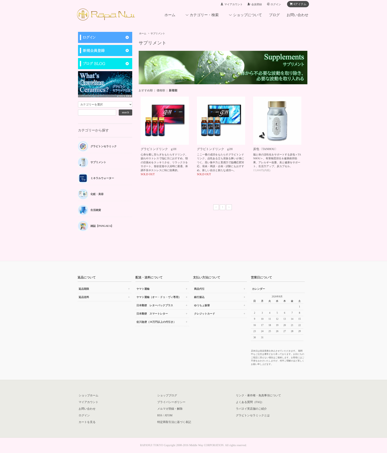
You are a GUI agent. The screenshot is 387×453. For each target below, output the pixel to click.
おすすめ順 (146, 90)
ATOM (168, 415)
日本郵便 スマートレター (152, 313)
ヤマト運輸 (143, 288)
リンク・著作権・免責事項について (258, 395)
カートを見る (87, 422)
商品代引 (199, 288)
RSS (159, 415)
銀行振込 (199, 297)
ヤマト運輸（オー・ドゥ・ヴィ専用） (158, 297)
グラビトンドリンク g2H (215, 149)
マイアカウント (233, 4)
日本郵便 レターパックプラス (154, 305)
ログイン (275, 4)
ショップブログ (167, 395)
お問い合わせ (297, 15)
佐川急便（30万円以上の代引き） (156, 321)
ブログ (274, 15)
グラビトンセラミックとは (253, 415)
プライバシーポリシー (171, 402)
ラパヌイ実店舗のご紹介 (251, 408)
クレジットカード (204, 313)
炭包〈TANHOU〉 (265, 149)
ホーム (169, 15)
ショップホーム (88, 395)
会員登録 (256, 4)
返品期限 (84, 288)
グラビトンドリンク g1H (158, 149)
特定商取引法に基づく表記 (174, 422)
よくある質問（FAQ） (250, 402)
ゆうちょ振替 (202, 305)
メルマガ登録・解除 (170, 408)
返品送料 (84, 297)
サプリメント (158, 33)
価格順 (161, 90)
